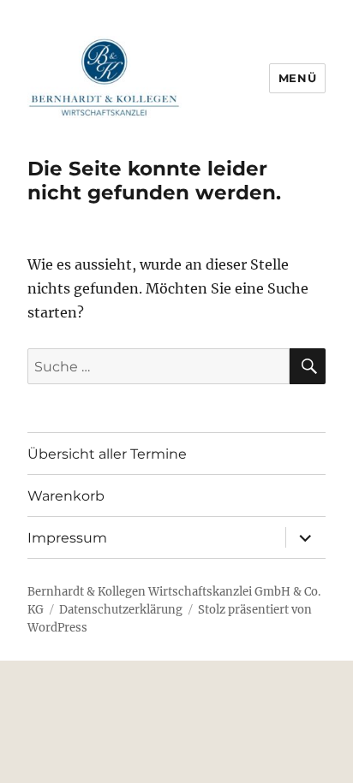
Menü (297, 78)
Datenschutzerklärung (120, 609)
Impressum (67, 538)
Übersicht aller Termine (107, 454)
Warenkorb (66, 496)
